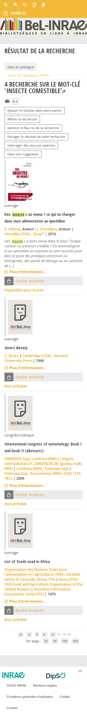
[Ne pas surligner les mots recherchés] (63, 91)
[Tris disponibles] (15, 101)
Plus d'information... (27, 271)
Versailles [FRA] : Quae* (24, 233)
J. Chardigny (47, 229)
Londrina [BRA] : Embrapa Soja (42, 468)
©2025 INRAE (16, 685)
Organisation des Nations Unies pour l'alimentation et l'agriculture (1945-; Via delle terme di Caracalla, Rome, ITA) (42, 574)
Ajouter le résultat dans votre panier (34, 110)
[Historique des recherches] (34, 4)
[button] (8, 281)
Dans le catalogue (20, 67)
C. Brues (11, 355)
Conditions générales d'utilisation (30, 696)
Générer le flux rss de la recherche (33, 128)
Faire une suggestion (23, 154)
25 (46, 641)
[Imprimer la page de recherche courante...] (7, 100)
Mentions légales (45, 685)
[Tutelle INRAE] (22, 675)
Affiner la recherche (22, 119)
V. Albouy (12, 229)
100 (64, 641)
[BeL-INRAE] (43, 26)
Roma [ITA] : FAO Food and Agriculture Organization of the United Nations (43, 584)
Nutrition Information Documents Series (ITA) (37, 592)
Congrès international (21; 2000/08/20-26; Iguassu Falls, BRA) (43, 463)
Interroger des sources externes (31, 145)
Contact (12, 708)
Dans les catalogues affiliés (28, 75)
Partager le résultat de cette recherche (36, 137)
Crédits (65, 696)
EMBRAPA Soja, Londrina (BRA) (30, 458)
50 (55, 641)
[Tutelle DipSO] (65, 676)
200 (75, 641)
